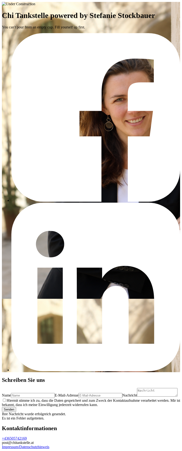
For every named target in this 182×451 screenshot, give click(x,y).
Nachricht (129, 395)
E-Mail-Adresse (66, 395)
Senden (9, 409)
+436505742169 (14, 438)
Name (6, 395)
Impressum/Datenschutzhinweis (25, 447)
